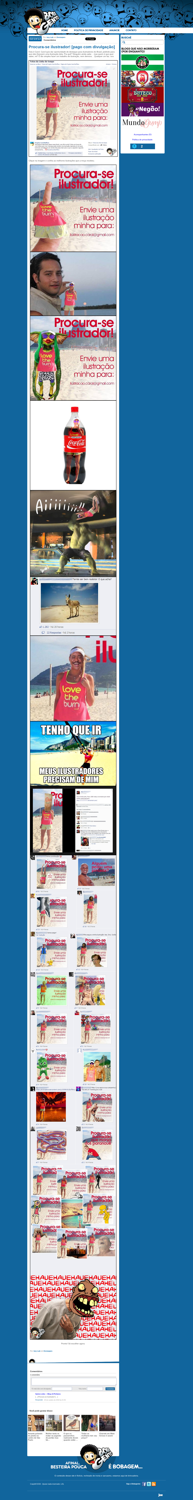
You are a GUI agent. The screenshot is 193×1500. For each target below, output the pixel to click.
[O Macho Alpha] (142, 70)
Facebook (144, 1484)
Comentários (49, 40)
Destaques (61, 37)
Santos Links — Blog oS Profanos (48, 1394)
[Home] (42, 21)
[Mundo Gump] (142, 130)
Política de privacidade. (142, 139)
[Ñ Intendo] (142, 86)
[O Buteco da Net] (142, 102)
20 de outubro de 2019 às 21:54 (55, 1400)
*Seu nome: (82, 1389)
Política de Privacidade (88, 30)
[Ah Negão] (142, 116)
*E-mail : (41, 1389)
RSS (153, 1484)
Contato (131, 30)
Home (64, 30)
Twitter (149, 1484)
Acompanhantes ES (142, 134)
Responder (39, 1400)
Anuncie (114, 30)
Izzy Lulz (50, 37)
